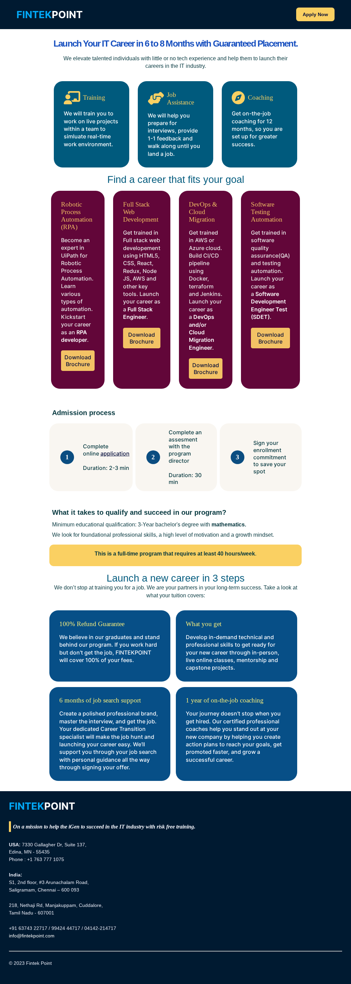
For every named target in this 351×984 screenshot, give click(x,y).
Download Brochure (77, 361)
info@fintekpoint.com (32, 935)
